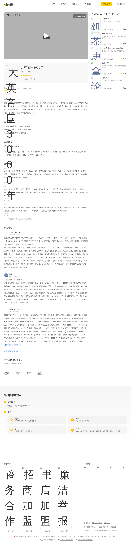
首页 (53, 4)
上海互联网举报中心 (66, 540)
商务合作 (75, 4)
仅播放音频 (81, 16)
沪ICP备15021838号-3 (47, 536)
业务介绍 (62, 4)
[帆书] (8, 4)
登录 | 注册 (120, 4)
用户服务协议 (97, 523)
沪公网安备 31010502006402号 (26, 536)
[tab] (6, 89)
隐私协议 (107, 523)
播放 (124, 29)
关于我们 (88, 4)
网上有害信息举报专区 (85, 540)
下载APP (106, 4)
